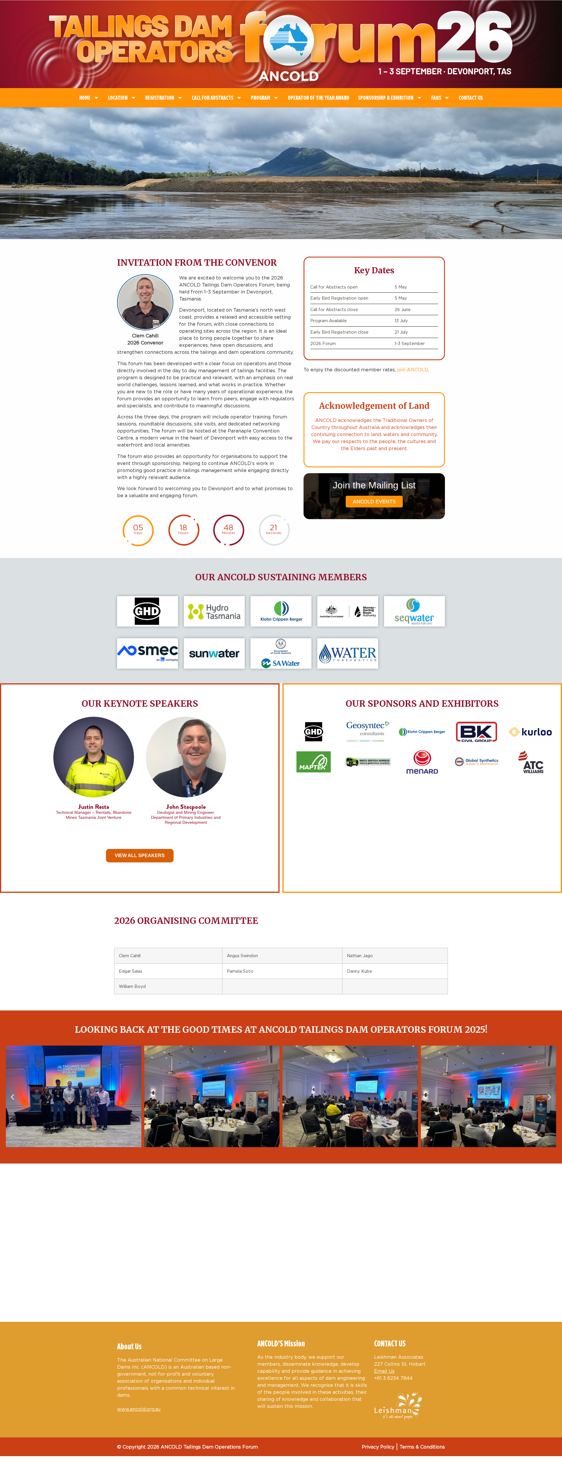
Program (260, 97)
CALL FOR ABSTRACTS (212, 97)
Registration (159, 97)
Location (118, 97)
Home (84, 97)
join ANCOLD (412, 369)
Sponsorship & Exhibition (386, 97)
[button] (12, 1097)
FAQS (436, 97)
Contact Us (471, 97)
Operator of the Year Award (318, 97)
